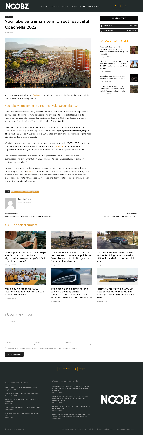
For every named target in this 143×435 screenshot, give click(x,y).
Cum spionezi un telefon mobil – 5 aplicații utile (22, 407)
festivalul (37, 95)
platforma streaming (24, 191)
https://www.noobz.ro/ (24, 202)
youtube (35, 191)
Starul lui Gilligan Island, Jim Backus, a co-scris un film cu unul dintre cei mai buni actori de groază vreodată (70, 388)
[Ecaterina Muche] (10, 203)
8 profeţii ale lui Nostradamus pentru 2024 (21, 387)
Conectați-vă (132, 30)
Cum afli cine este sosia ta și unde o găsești (21, 393)
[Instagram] (121, 6)
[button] (126, 6)
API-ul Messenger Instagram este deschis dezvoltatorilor (28, 216)
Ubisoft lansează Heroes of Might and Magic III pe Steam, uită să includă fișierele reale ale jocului (113, 88)
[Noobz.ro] (17, 6)
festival (13, 191)
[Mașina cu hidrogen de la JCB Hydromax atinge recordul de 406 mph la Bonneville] (25, 276)
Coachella (58, 146)
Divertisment (9, 17)
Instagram (82, 369)
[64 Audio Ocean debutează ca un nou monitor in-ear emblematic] (134, 78)
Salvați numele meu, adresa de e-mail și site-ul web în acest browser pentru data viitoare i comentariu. (42, 348)
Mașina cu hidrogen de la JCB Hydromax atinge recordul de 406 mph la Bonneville (24, 291)
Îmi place (133, 26)
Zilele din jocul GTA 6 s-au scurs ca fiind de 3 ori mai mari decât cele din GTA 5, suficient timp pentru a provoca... (70, 398)
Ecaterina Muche (25, 199)
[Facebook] (115, 6)
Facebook (66, 369)
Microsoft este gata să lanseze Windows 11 (121, 216)
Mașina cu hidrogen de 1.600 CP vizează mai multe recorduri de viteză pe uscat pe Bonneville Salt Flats (116, 293)
